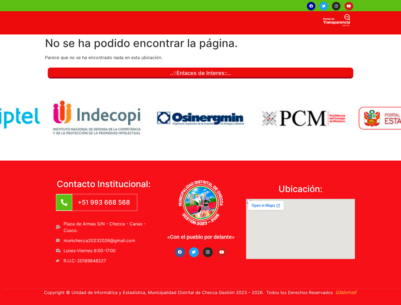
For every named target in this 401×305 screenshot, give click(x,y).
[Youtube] (349, 6)
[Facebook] (311, 6)
